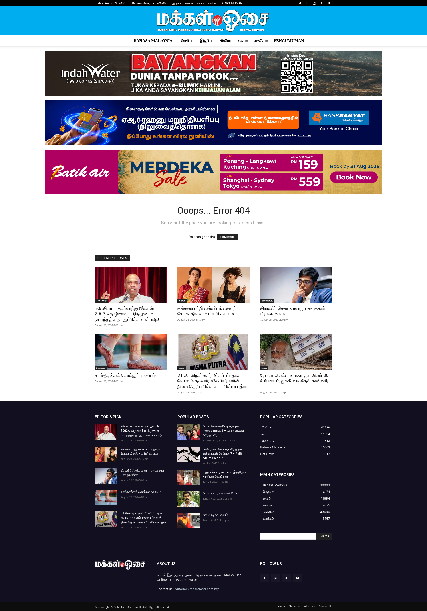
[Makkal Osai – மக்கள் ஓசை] (213, 21)
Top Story (101, 300)
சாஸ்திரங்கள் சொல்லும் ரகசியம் (125, 375)
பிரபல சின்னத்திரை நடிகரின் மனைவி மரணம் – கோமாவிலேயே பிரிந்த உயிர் (224, 430)
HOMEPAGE (227, 237)
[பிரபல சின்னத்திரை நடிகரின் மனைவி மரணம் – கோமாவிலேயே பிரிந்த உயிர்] (188, 432)
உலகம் (200, 3)
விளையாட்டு (267, 300)
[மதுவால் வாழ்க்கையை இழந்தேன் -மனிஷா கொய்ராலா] (188, 477)
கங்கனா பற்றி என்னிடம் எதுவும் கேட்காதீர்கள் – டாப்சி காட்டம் (206, 311)
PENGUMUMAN (232, 3)
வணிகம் (213, 3)
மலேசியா (162, 3)
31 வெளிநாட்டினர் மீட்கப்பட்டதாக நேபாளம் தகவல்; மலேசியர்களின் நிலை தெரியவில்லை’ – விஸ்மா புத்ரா (212, 381)
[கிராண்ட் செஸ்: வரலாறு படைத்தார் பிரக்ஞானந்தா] (296, 285)
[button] (300, 3)
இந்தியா (177, 3)
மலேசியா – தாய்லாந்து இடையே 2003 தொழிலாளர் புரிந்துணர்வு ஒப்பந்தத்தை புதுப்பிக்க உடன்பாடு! (127, 314)
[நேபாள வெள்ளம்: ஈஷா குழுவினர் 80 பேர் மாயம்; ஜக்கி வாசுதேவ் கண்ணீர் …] (296, 352)
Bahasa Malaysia (143, 3)
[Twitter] (321, 3)
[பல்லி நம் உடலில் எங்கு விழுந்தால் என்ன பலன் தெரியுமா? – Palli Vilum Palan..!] (188, 454)
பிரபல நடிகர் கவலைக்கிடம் (220, 493)
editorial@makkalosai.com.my (196, 589)
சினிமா (189, 3)
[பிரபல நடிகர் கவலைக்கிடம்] (188, 499)
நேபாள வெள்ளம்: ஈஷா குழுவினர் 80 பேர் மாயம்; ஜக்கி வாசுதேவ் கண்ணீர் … (294, 381)
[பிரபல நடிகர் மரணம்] (188, 520)
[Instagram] (314, 3)
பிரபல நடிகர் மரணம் (215, 515)
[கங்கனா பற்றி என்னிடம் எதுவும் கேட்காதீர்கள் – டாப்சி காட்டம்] (213, 285)
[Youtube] (329, 3)
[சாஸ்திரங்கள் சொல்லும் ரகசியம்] (131, 352)
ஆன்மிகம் (100, 367)
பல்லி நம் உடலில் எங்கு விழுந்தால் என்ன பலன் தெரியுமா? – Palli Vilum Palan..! (223, 453)
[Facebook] (307, 3)
